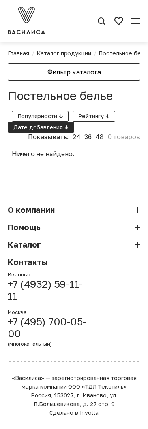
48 (100, 137)
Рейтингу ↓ (94, 116)
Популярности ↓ (40, 116)
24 (77, 137)
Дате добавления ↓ (41, 127)
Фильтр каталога (74, 72)
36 (88, 137)
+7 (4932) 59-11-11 (45, 290)
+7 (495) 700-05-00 (47, 331)
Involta (89, 412)
